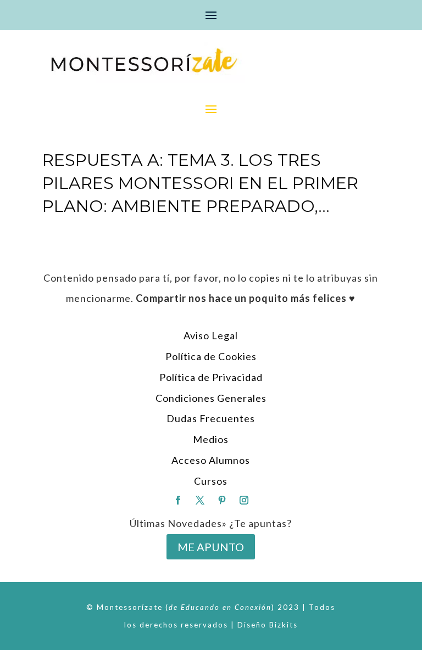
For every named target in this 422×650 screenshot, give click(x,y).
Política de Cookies (211, 356)
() (220, 607)
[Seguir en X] (200, 500)
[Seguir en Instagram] (244, 500)
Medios (211, 439)
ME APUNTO (210, 546)
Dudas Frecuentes (210, 418)
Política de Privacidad (211, 377)
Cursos (210, 481)
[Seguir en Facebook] (178, 500)
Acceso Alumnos (210, 460)
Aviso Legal (211, 335)
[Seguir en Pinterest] (222, 500)
